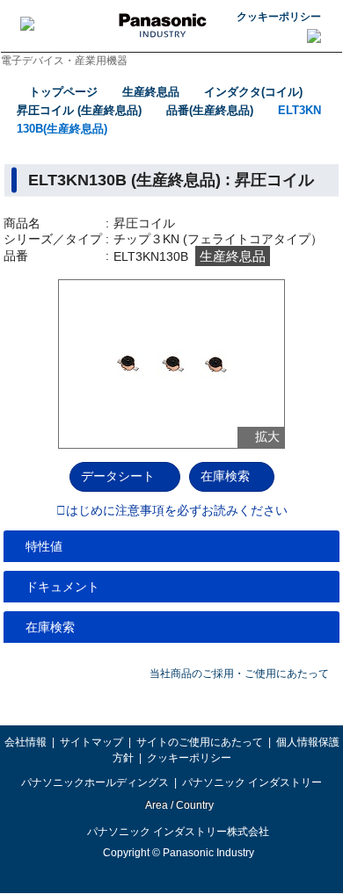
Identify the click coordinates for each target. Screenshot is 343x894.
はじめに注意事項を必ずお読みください (177, 511)
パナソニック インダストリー (252, 782)
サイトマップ (91, 742)
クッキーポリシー (279, 17)
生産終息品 (150, 91)
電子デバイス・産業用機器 (64, 60)
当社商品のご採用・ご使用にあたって (239, 673)
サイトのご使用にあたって (199, 742)
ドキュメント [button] (62, 586)
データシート (118, 476)
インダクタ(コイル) (253, 91)
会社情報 (25, 742)
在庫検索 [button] (50, 627)
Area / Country (178, 805)
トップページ (63, 91)
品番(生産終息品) (209, 110)
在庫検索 (225, 476)
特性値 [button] (44, 546)
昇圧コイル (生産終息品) (79, 110)
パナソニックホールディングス (95, 782)
